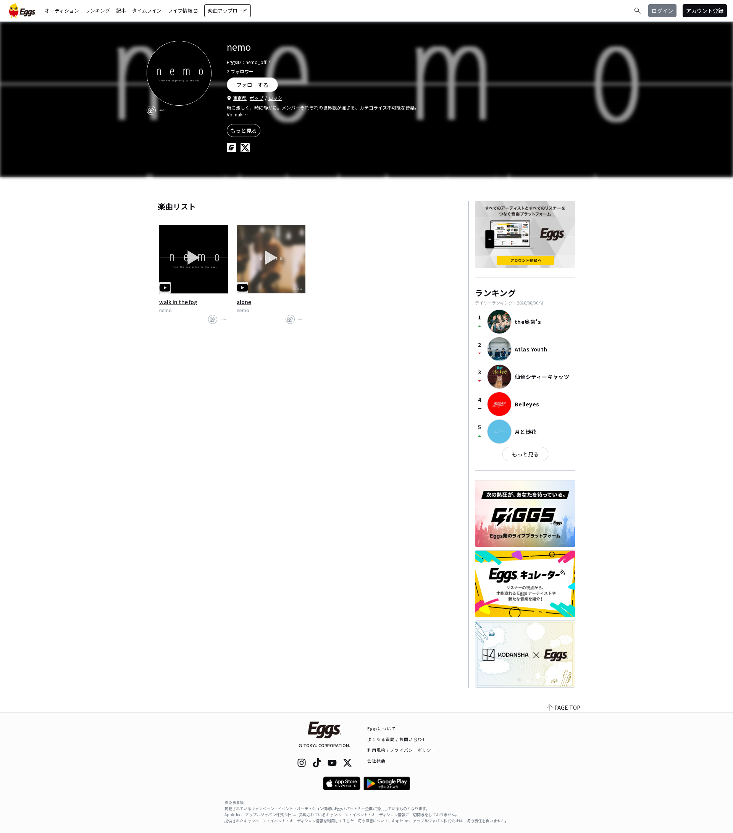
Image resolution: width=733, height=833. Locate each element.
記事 (121, 10)
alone (244, 302)
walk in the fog (178, 302)
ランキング (97, 10)
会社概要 (376, 760)
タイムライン (146, 10)
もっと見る (243, 130)
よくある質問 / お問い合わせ (397, 739)
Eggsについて (381, 728)
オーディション (62, 10)
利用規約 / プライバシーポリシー (401, 750)
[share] (151, 110)
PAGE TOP (567, 707)
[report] (161, 110)
